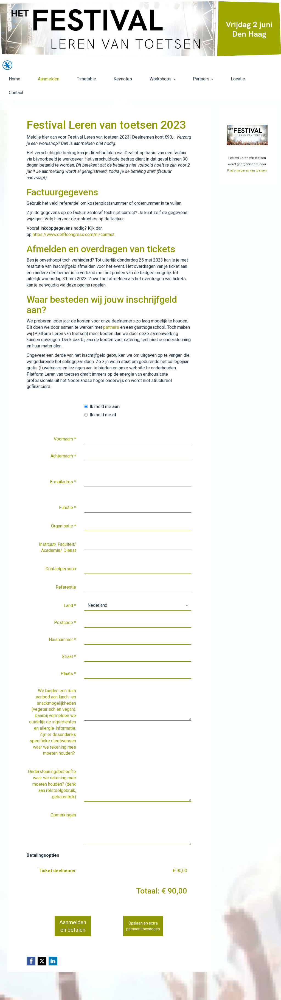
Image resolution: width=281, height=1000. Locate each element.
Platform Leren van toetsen (247, 170)
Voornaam (65, 439)
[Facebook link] (31, 961)
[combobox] (137, 606)
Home (14, 79)
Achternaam (63, 456)
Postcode (65, 622)
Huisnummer (62, 639)
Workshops (161, 79)
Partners (201, 79)
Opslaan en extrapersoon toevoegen (143, 926)
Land (70, 605)
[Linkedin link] (53, 961)
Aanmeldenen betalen (72, 926)
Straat (69, 656)
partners (111, 327)
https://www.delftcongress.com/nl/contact (73, 234)
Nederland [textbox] (97, 605)
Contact (16, 92)
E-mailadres (63, 481)
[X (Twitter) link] (42, 961)
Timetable (86, 79)
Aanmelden (48, 79)
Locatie (238, 79)
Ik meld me (105, 406)
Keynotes (123, 79)
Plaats (68, 673)
